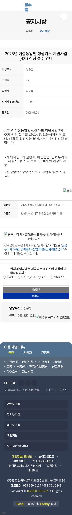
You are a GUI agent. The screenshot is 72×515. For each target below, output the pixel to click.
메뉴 (54, 5)
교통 (9, 367)
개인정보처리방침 (22, 456)
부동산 (20, 367)
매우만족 (10, 277)
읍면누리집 (13, 425)
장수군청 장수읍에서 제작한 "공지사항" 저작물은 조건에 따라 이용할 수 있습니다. (35, 249)
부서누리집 (13, 414)
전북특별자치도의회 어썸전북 (22, 390)
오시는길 (52, 466)
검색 (67, 5)
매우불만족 (59, 277)
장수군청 (14, 6)
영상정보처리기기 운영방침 (25, 466)
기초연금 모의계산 (56, 390)
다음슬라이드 (28, 383)
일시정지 (34, 383)
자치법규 (27, 372)
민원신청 (27, 362)
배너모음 (33, 470)
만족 (22, 277)
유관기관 (12, 435)
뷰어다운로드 (46, 456)
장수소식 (12, 372)
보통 (33, 277)
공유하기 (63, 16)
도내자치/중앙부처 (18, 446)
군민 (11, 353)
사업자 (27, 353)
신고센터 (57, 367)
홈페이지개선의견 (42, 461)
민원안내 (12, 362)
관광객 (45, 353)
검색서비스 (19, 461)
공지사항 (44, 31)
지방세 (57, 362)
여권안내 (43, 362)
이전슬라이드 (21, 383)
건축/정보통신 (38, 367)
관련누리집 (13, 404)
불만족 (44, 277)
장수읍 (28, 6)
